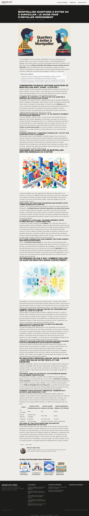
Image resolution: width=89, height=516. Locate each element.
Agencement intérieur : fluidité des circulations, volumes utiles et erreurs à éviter (36, 492)
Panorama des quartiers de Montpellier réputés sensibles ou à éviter (39, 78)
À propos (22, 444)
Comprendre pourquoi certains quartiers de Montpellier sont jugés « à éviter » (41, 76)
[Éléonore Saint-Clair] (23, 451)
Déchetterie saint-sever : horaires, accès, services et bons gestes (57, 488)
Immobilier (73, 2)
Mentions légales (35, 515)
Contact (56, 515)
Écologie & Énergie (62, 2)
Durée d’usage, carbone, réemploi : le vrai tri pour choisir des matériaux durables (36, 496)
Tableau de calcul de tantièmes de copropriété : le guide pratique (56, 491)
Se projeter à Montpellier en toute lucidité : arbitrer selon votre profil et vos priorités (43, 81)
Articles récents (28, 444)
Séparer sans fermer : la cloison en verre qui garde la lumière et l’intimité (37, 504)
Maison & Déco (82, 2)
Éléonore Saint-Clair (33, 447)
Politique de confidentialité (46, 515)
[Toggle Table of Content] (63, 74)
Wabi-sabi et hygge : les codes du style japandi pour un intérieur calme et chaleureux (36, 488)
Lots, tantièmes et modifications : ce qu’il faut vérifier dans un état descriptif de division (36, 500)
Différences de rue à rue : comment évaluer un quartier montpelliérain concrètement (43, 80)
